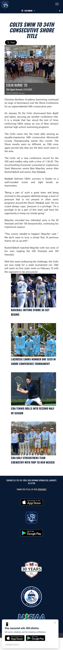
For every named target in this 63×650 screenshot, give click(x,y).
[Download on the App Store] (15, 638)
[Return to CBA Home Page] (5, 4)
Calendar (28, 10)
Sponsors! (42, 489)
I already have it (12, 644)
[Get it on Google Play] (35, 638)
